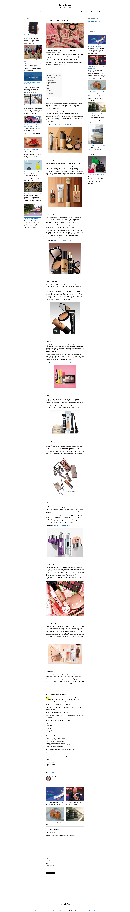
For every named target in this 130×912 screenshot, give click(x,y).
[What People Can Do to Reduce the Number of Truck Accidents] (33, 210)
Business (60, 11)
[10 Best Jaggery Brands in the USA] (97, 85)
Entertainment (88, 11)
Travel (51, 11)
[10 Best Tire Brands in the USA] (97, 107)
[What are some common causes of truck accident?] (33, 76)
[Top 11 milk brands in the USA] (33, 99)
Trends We (65, 5)
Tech (47, 11)
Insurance (70, 11)
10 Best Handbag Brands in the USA (96, 174)
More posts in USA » (80, 784)
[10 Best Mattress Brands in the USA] (95, 134)
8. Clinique (49, 88)
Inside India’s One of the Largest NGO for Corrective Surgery (55, 803)
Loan (75, 11)
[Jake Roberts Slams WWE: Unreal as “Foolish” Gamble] (97, 60)
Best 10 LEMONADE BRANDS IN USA (63, 124)
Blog (82, 11)
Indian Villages (37, 910)
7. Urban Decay (50, 87)
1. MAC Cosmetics (51, 77)
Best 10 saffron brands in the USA (32, 149)
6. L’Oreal (49, 85)
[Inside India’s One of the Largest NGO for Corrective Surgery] (97, 39)
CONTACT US (65, 15)
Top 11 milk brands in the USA (31, 105)
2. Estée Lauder (50, 79)
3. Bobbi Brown (50, 80)
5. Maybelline (50, 83)
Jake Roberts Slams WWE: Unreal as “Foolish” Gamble (75, 803)
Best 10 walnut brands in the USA (32, 193)
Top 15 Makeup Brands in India (61, 769)
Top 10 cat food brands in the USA (62, 525)
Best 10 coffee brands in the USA (62, 641)
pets (79, 11)
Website (47, 863)
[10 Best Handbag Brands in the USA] (97, 165)
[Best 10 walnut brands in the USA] (33, 187)
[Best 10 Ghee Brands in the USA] (33, 165)
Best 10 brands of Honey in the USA (62, 240)
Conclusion (50, 93)
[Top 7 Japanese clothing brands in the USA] (33, 52)
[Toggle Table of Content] (59, 75)
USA (55, 11)
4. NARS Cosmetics (51, 82)
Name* (47, 854)
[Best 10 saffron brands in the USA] (33, 142)
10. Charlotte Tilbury (52, 92)
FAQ (49, 95)
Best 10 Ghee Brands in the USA (32, 171)
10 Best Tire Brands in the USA (74, 823)
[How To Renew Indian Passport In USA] (33, 28)
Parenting (42, 11)
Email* (47, 858)
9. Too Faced (50, 90)
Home (64, 11)
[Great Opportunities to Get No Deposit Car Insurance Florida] (33, 119)
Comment (47, 838)
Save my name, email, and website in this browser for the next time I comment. (62, 869)
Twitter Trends (96, 11)
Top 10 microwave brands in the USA (63, 362)
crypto (37, 11)
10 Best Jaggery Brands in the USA (54, 823)
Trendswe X (92, 910)
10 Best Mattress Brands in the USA (96, 145)
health (31, 11)
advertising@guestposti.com (95, 21)
